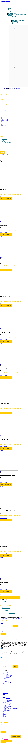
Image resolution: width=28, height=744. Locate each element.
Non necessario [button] (3, 656)
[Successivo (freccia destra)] (4, 742)
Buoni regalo (4, 139)
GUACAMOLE (5, 610)
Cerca (15, 626)
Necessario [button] (2, 647)
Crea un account (16, 736)
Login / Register (6, 719)
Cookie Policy (8, 618)
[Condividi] (4, 741)
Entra (3, 731)
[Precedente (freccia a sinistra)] (2, 742)
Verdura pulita (8, 143)
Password (2, 729)
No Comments (12, 613)
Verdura (3, 141)
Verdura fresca (8, 142)
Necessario (4, 648)
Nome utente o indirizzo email (6, 726)
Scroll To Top (3, 738)
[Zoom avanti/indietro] (10, 741)
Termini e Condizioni (16, 618)
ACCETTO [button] (3, 632)
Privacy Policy (3, 618)
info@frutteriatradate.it (7, 601)
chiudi (2, 623)
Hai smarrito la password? (5, 734)
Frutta (3, 140)
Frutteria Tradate (5, 144)
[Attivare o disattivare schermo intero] (7, 741)
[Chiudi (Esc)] (2, 741)
